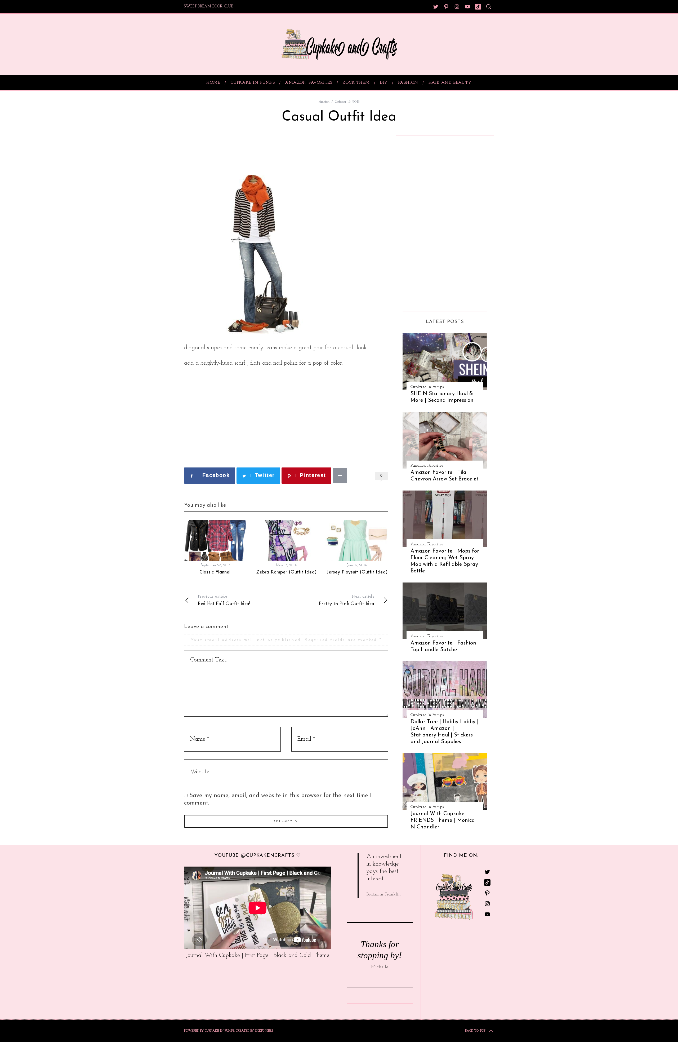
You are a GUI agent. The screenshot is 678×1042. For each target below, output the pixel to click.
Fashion (324, 102)
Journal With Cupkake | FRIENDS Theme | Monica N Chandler (443, 820)
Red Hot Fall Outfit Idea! (224, 600)
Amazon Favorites (427, 465)
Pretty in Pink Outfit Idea (346, 600)
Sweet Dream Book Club (208, 6)
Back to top (475, 1030)
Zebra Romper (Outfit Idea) (286, 572)
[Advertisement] (246, 151)
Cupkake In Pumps (427, 387)
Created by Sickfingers (254, 1030)
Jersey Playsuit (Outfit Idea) (357, 572)
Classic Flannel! (215, 572)
